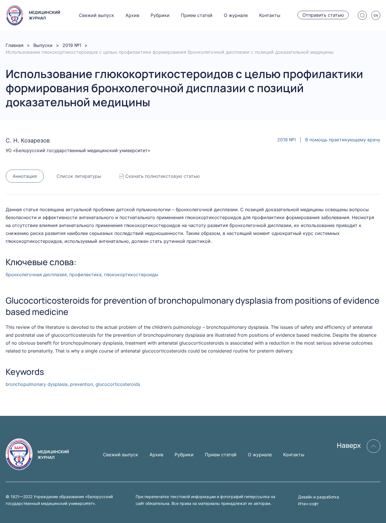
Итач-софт (308, 503)
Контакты (269, 15)
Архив (132, 15)
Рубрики (160, 15)
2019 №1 (71, 45)
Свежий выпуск (96, 15)
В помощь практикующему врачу (342, 139)
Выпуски (43, 45)
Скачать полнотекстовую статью (162, 176)
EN (376, 15)
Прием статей (196, 15)
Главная (14, 45)
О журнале (236, 15)
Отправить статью (323, 15)
